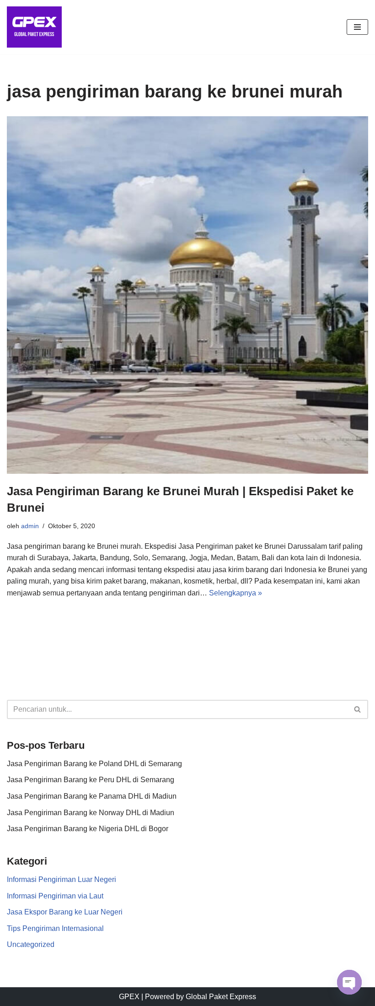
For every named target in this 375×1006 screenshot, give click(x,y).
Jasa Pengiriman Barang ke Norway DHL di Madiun (90, 813)
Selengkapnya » (235, 593)
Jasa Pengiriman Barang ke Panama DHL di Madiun (92, 796)
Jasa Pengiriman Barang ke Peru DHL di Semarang (90, 780)
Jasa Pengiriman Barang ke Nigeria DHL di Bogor (87, 829)
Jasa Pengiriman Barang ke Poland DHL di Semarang (94, 764)
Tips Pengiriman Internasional (55, 928)
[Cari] (358, 709)
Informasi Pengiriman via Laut (55, 896)
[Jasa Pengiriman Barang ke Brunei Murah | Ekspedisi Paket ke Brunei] (187, 295)
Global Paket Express (221, 997)
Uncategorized (30, 944)
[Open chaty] (349, 982)
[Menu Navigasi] (357, 27)
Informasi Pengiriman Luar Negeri (61, 879)
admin (30, 526)
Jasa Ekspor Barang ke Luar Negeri (65, 912)
